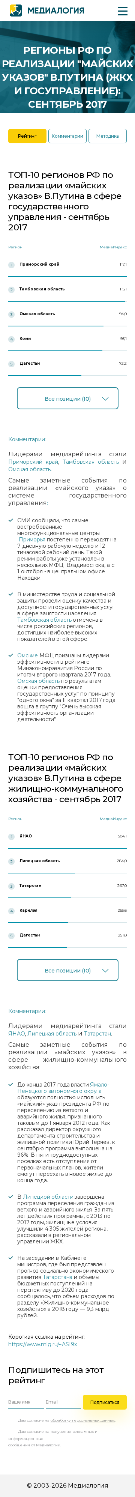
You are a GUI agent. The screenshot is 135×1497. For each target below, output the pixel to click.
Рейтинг (27, 136)
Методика (107, 136)
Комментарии (67, 136)
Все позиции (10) (67, 398)
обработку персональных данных (83, 1420)
